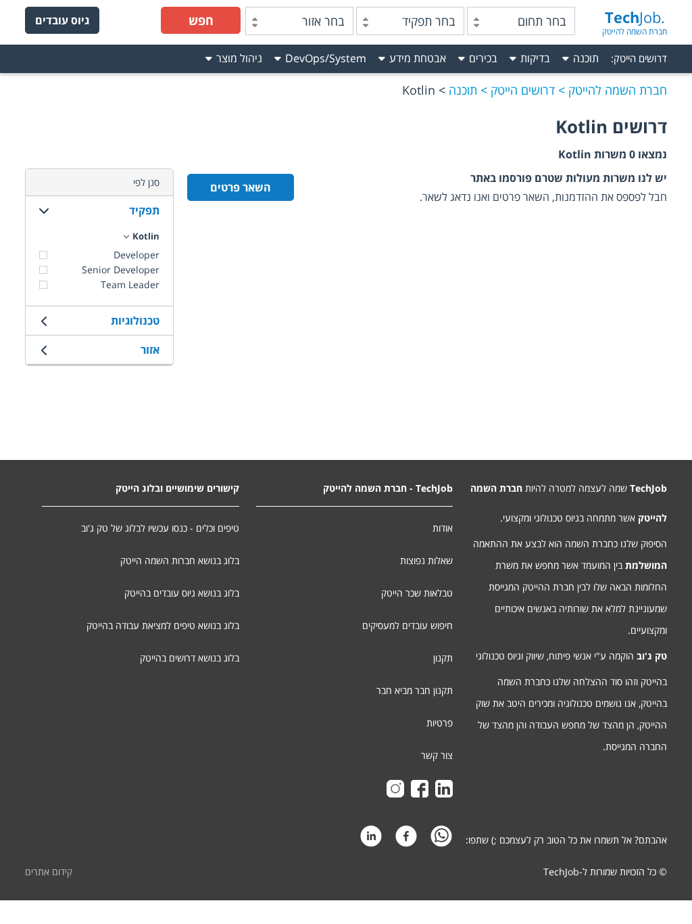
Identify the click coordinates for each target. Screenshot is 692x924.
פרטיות (439, 722)
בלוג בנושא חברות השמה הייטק (179, 560)
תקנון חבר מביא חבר (414, 690)
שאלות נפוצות (426, 560)
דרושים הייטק (640, 58)
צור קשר (437, 755)
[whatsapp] (441, 839)
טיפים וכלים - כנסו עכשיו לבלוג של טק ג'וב (160, 528)
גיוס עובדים (62, 20)
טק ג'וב (652, 655)
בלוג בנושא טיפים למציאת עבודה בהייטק (162, 625)
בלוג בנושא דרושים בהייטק (189, 657)
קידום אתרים (48, 871)
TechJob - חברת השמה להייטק (388, 488)
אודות (442, 528)
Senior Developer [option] (120, 269)
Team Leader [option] (130, 284)
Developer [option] (136, 254)
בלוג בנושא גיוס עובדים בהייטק (181, 592)
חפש (201, 20)
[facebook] (406, 839)
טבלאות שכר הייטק (417, 592)
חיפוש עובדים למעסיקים (407, 625)
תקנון (443, 657)
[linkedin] (371, 839)
